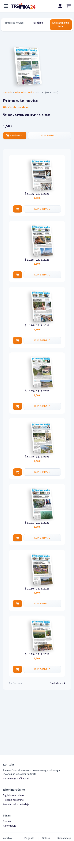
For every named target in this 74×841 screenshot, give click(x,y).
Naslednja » (56, 683)
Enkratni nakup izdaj (60, 25)
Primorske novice (25, 92)
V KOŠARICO (16, 135)
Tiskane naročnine (13, 800)
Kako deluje (9, 826)
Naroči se (38, 23)
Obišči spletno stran (15, 107)
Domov (7, 821)
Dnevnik (7, 92)
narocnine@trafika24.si (16, 779)
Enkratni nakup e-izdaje (16, 804)
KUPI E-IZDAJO (49, 135)
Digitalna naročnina (13, 795)
